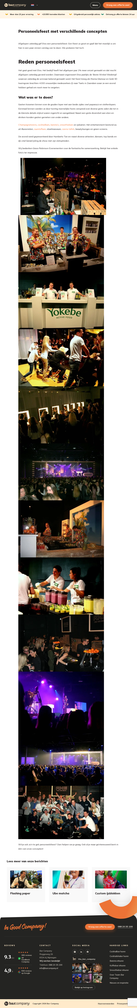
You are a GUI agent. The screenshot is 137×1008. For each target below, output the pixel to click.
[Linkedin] (81, 951)
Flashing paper (20, 893)
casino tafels (68, 129)
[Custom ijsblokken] (111, 879)
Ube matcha (61, 893)
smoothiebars (66, 124)
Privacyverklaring (125, 1004)
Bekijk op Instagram (84, 987)
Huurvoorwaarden (106, 1004)
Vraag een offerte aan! (118, 5)
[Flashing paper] (26, 879)
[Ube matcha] (68, 879)
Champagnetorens (27, 124)
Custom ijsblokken (107, 893)
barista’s (55, 124)
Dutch (34, 5)
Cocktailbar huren (117, 951)
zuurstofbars (40, 129)
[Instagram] (74, 951)
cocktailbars (44, 124)
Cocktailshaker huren (119, 956)
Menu (95, 5)
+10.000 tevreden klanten (53, 14)
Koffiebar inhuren (117, 965)
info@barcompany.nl (48, 968)
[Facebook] (87, 951)
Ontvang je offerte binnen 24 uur (120, 14)
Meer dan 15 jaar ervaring (21, 14)
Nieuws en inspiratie (119, 983)
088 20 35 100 (125, 926)
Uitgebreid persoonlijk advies (87, 14)
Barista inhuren (117, 961)
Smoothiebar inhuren (119, 970)
